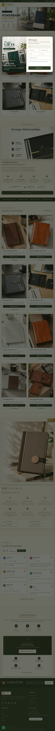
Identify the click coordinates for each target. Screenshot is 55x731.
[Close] (51, 38)
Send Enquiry (40, 68)
